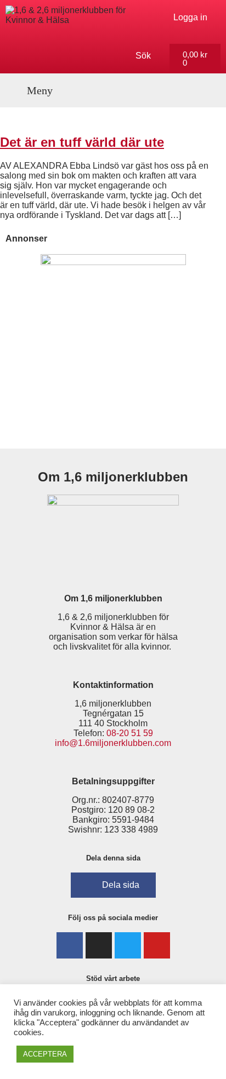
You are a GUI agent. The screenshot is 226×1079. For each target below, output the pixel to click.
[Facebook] (69, 945)
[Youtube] (157, 945)
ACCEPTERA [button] (45, 1054)
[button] (33, 90)
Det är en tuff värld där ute (82, 142)
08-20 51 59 (129, 733)
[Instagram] (99, 945)
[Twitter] (128, 945)
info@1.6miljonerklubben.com (113, 743)
